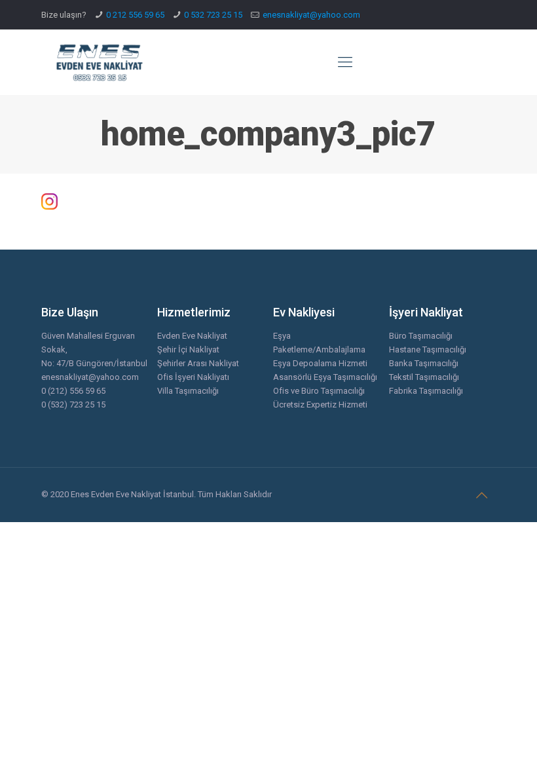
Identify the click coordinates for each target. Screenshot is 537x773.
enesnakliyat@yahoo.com (311, 15)
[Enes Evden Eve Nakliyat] (100, 62)
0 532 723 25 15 (213, 15)
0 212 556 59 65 (135, 15)
